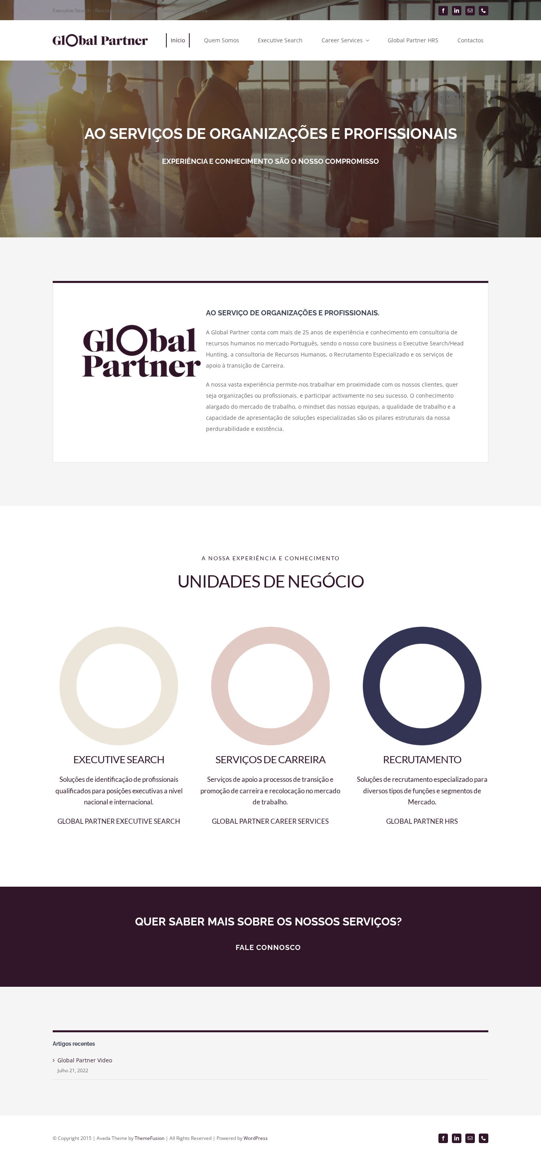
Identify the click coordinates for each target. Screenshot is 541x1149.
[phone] (483, 10)
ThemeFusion (149, 1138)
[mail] (470, 10)
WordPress (256, 1138)
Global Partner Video (84, 1060)
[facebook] (443, 10)
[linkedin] (456, 10)
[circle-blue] (422, 629)
